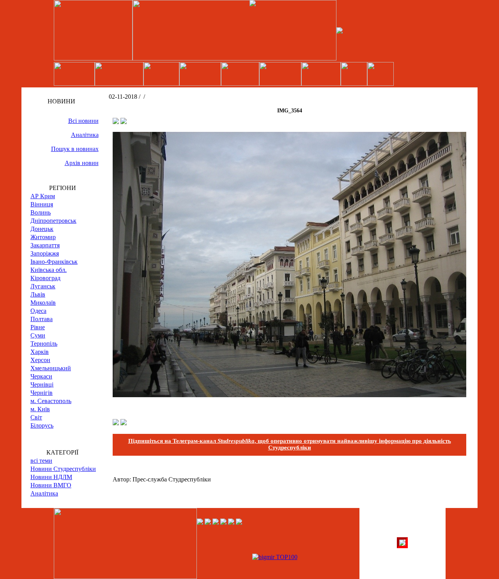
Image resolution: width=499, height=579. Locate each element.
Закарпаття (45, 245)
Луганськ (42, 286)
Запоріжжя (44, 253)
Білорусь (41, 425)
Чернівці (41, 384)
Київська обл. (48, 269)
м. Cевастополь (50, 401)
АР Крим (42, 196)
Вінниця (41, 204)
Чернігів (41, 392)
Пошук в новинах (75, 149)
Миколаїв (43, 302)
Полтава (41, 319)
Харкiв (39, 351)
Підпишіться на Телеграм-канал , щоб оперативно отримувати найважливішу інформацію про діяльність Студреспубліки (289, 444)
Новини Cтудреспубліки (63, 468)
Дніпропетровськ (53, 220)
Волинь (40, 212)
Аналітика (85, 134)
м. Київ (40, 409)
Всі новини (83, 120)
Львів (37, 294)
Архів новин (82, 163)
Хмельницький (50, 368)
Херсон (40, 360)
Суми (37, 335)
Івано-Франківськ (54, 261)
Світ (36, 417)
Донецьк (41, 229)
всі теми (41, 460)
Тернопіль (43, 343)
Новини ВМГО (50, 485)
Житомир (43, 237)
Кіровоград (45, 278)
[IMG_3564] (289, 395)
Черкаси (41, 376)
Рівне (37, 327)
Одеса (38, 310)
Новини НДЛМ (51, 477)
